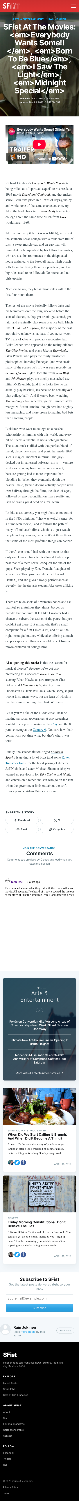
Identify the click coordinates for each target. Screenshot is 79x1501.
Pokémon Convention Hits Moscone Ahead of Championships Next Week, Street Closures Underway (39, 1025)
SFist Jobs (9, 1389)
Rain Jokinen (57, 19)
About (6, 1412)
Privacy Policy (10, 1487)
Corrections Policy (13, 1429)
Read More (65, 1330)
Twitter (7, 1458)
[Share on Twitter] (17, 1162)
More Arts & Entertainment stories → (40, 1073)
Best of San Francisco (15, 1394)
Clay (54, 724)
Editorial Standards (14, 1423)
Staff (6, 1417)
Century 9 (39, 729)
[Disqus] (39, 922)
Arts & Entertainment (28, 19)
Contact (7, 1435)
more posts (28, 1331)
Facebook (8, 1452)
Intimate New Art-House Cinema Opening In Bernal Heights (39, 1042)
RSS (5, 1464)
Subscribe (39, 1308)
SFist (10, 1354)
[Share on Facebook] (23, 1162)
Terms (6, 1493)
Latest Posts (10, 1383)
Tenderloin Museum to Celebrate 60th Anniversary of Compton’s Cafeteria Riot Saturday (39, 1058)
